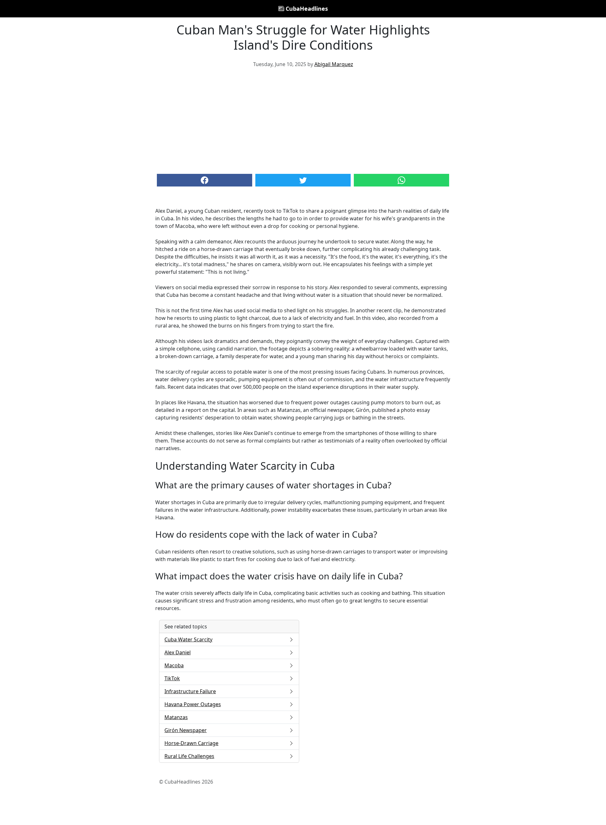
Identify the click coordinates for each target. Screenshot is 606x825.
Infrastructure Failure (190, 691)
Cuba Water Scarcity (188, 639)
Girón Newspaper (185, 730)
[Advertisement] (303, 120)
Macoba (174, 665)
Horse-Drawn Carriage (191, 743)
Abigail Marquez (333, 64)
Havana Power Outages (192, 704)
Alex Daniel (177, 652)
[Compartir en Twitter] (303, 180)
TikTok (172, 678)
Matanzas (176, 717)
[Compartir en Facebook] (204, 180)
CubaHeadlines (306, 8)
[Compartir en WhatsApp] (401, 180)
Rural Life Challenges (189, 756)
